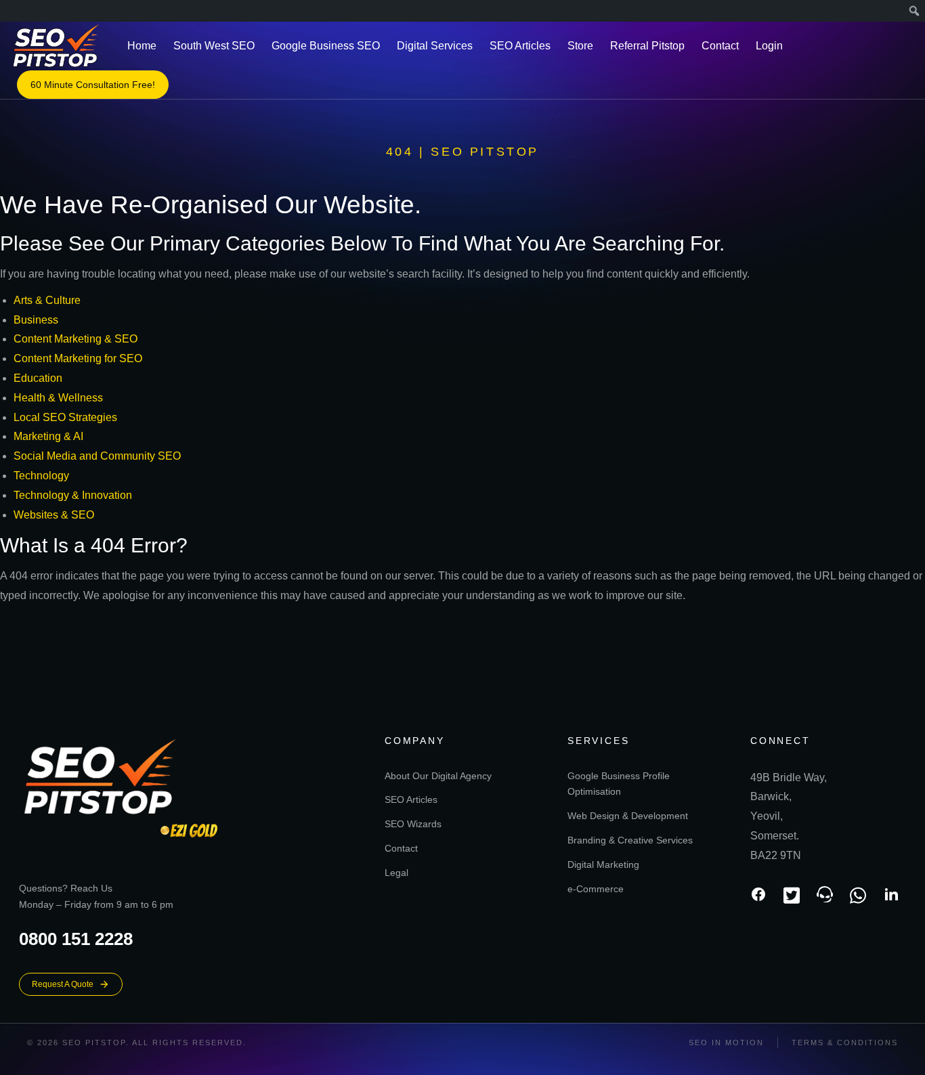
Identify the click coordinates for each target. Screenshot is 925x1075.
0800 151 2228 (76, 939)
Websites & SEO (54, 515)
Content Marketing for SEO (78, 358)
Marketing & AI (48, 436)
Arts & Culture (47, 300)
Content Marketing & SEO (75, 339)
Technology (41, 475)
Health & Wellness (58, 397)
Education (38, 378)
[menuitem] (914, 11)
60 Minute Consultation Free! (92, 84)
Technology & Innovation (73, 495)
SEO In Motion (726, 1042)
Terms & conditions (845, 1042)
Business (36, 320)
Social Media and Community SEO (97, 456)
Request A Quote (62, 984)
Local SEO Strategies (65, 417)
